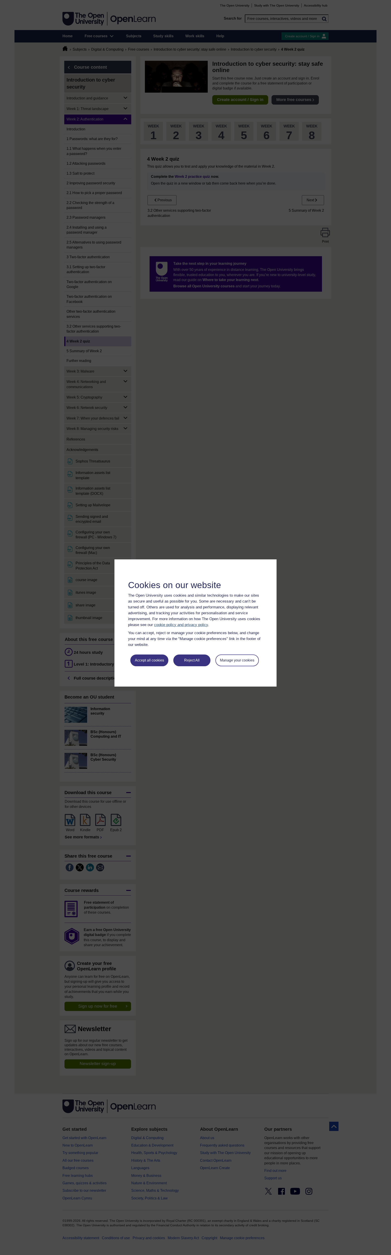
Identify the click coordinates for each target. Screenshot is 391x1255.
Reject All (192, 660)
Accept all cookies (149, 660)
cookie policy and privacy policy (181, 625)
